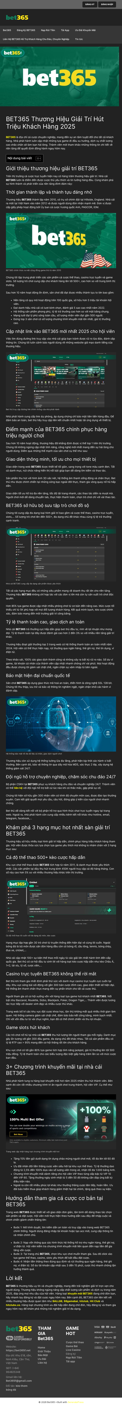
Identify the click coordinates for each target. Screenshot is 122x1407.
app (72, 1361)
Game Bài (72, 1346)
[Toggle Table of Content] (36, 158)
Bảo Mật (43, 1355)
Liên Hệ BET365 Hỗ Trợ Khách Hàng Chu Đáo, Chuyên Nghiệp (36, 39)
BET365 (11, 137)
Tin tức (79, 39)
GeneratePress (76, 1402)
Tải (68, 1361)
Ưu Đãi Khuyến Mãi (85, 30)
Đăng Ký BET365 (26, 30)
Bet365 (7, 30)
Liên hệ (42, 1362)
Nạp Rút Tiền (48, 30)
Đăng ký (71, 1353)
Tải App (65, 30)
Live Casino (73, 1349)
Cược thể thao (75, 1342)
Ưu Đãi (42, 1359)
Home (41, 1347)
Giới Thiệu (44, 1351)
